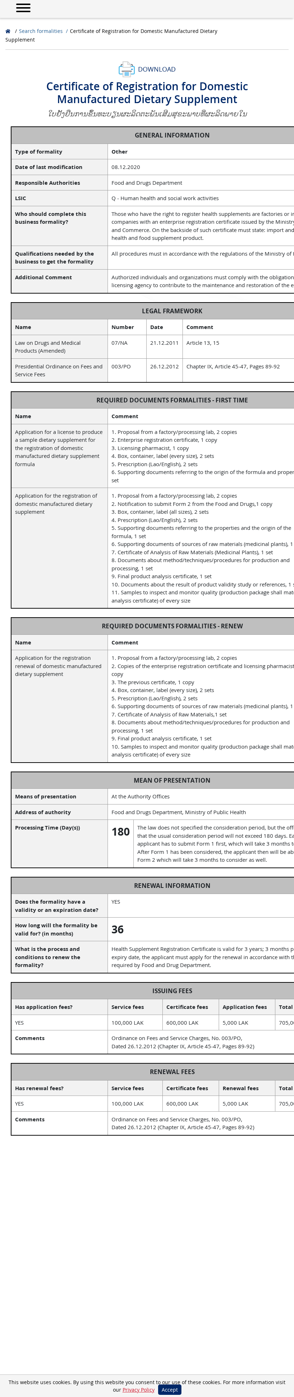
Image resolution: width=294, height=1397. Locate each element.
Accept (170, 1389)
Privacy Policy (139, 1389)
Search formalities (41, 31)
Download (157, 69)
